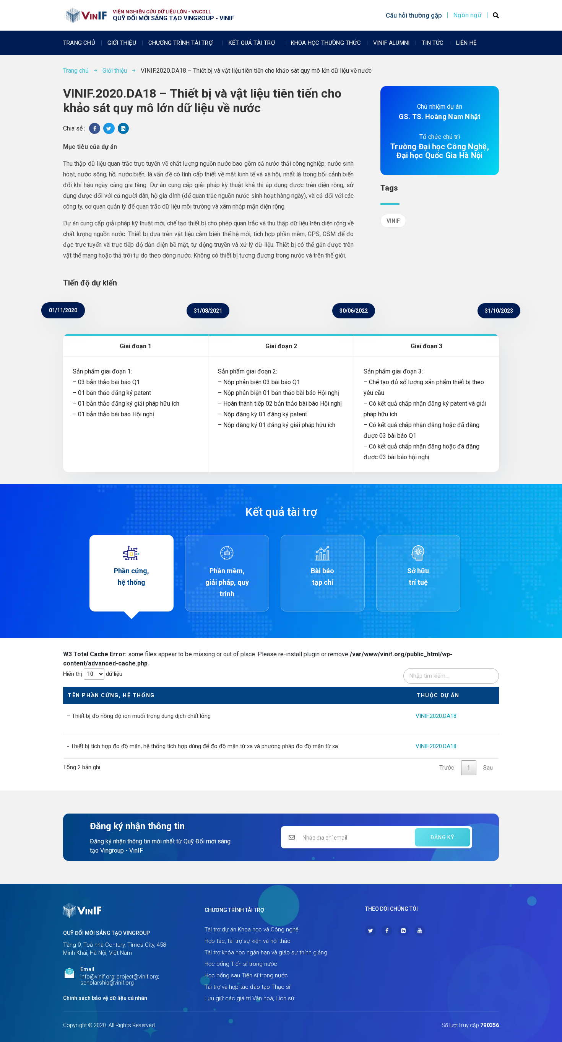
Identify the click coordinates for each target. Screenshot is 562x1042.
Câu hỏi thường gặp (414, 15)
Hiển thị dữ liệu (92, 673)
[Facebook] (387, 930)
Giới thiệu (121, 42)
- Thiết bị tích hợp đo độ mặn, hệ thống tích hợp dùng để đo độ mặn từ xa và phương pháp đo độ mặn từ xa (202, 746)
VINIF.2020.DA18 (436, 716)
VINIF (393, 221)
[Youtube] (419, 930)
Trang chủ (79, 42)
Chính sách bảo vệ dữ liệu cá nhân (105, 998)
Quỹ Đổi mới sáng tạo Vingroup (106, 933)
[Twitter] (370, 930)
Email (87, 969)
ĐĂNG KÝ (442, 837)
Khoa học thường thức (326, 42)
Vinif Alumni (391, 42)
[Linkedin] (403, 930)
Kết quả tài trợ (252, 42)
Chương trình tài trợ (180, 42)
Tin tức (432, 42)
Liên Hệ (466, 42)
